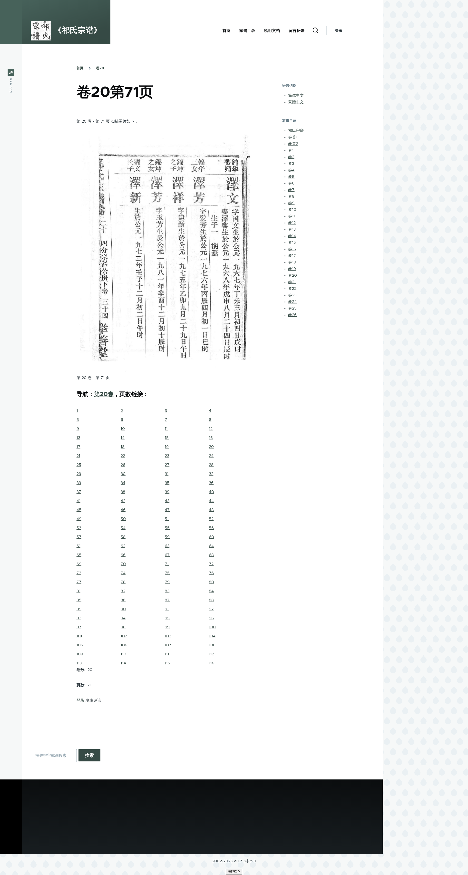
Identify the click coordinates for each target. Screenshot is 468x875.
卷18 (292, 262)
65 (79, 555)
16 (211, 438)
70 (123, 564)
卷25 (292, 308)
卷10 (292, 210)
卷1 (290, 150)
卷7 (291, 190)
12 (211, 429)
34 (123, 483)
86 (123, 600)
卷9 (291, 203)
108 (212, 645)
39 (167, 492)
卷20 (100, 68)
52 (211, 519)
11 (166, 429)
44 (211, 501)
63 (167, 546)
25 (79, 465)
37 (79, 492)
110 (123, 654)
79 (167, 582)
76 (211, 573)
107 (168, 645)
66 (123, 555)
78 (123, 582)
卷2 (291, 157)
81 (78, 591)
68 (211, 555)
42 (123, 501)
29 (79, 474)
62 (123, 546)
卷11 (291, 216)
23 (167, 456)
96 (211, 618)
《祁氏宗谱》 (78, 31)
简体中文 (296, 95)
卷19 (292, 269)
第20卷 (104, 394)
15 (167, 438)
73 (79, 573)
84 (211, 591)
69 (79, 564)
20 (211, 447)
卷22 (292, 289)
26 (123, 465)
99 (167, 627)
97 (79, 627)
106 (124, 645)
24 (211, 456)
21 (78, 456)
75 (167, 573)
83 (167, 591)
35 (167, 483)
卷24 (292, 302)
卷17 (292, 256)
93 (79, 618)
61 (78, 546)
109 (80, 654)
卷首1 (292, 137)
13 (78, 438)
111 (167, 654)
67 (167, 555)
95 (167, 618)
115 (167, 663)
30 (123, 474)
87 (167, 600)
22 (123, 456)
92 (211, 609)
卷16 (292, 249)
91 (167, 609)
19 (167, 447)
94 (123, 618)
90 (123, 609)
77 (79, 582)
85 (79, 600)
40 (211, 492)
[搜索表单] (315, 31)
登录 (338, 30)
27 (167, 465)
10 (123, 429)
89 (79, 609)
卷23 (292, 295)
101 (79, 636)
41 (78, 501)
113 (79, 663)
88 (211, 600)
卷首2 (293, 144)
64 (211, 546)
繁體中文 (296, 102)
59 (167, 537)
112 (211, 654)
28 (211, 465)
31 (166, 474)
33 (79, 483)
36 (211, 483)
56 (211, 528)
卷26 (292, 315)
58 (123, 537)
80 (211, 582)
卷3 (291, 163)
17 (78, 447)
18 (123, 447)
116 (211, 663)
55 (167, 528)
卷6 (291, 183)
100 (212, 627)
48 (211, 510)
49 (79, 519)
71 (167, 564)
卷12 (292, 223)
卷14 (292, 236)
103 (168, 636)
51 (167, 519)
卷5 (291, 177)
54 (123, 528)
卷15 (292, 242)
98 (123, 627)
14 (123, 438)
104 (212, 636)
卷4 (291, 170)
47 (167, 510)
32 (211, 474)
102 (124, 636)
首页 (80, 68)
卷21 (292, 282)
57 (79, 537)
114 (123, 663)
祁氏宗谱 (296, 131)
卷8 (291, 196)
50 (123, 519)
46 (123, 510)
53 (79, 528)
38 (123, 492)
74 (123, 573)
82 (123, 591)
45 (79, 510)
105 (80, 645)
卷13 (292, 229)
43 (167, 501)
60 (211, 537)
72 (211, 564)
